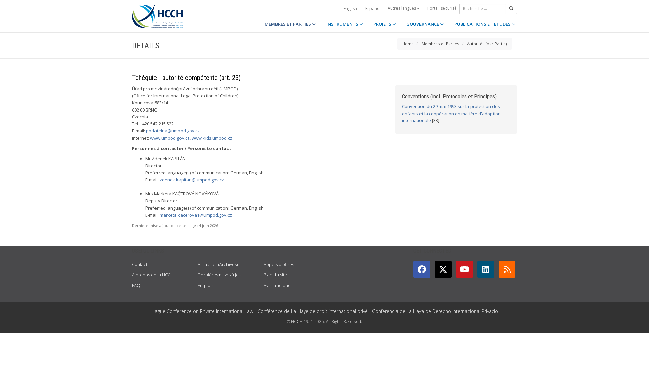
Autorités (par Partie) (487, 43)
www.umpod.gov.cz (170, 138)
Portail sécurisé (442, 8)
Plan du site (275, 275)
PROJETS (382, 24)
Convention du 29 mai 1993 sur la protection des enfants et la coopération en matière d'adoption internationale (451, 113)
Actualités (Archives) (218, 264)
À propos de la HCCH (152, 275)
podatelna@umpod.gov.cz (173, 131)
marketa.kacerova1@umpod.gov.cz (196, 215)
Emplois (205, 285)
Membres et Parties (440, 43)
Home (408, 43)
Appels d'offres (279, 264)
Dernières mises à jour (220, 275)
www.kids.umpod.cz (212, 138)
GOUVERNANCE (423, 24)
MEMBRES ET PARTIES (288, 24)
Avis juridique (277, 285)
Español (373, 8)
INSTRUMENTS (342, 24)
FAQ (136, 285)
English (350, 8)
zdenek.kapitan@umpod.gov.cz (192, 180)
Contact (139, 264)
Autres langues (402, 8)
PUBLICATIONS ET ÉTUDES (483, 24)
